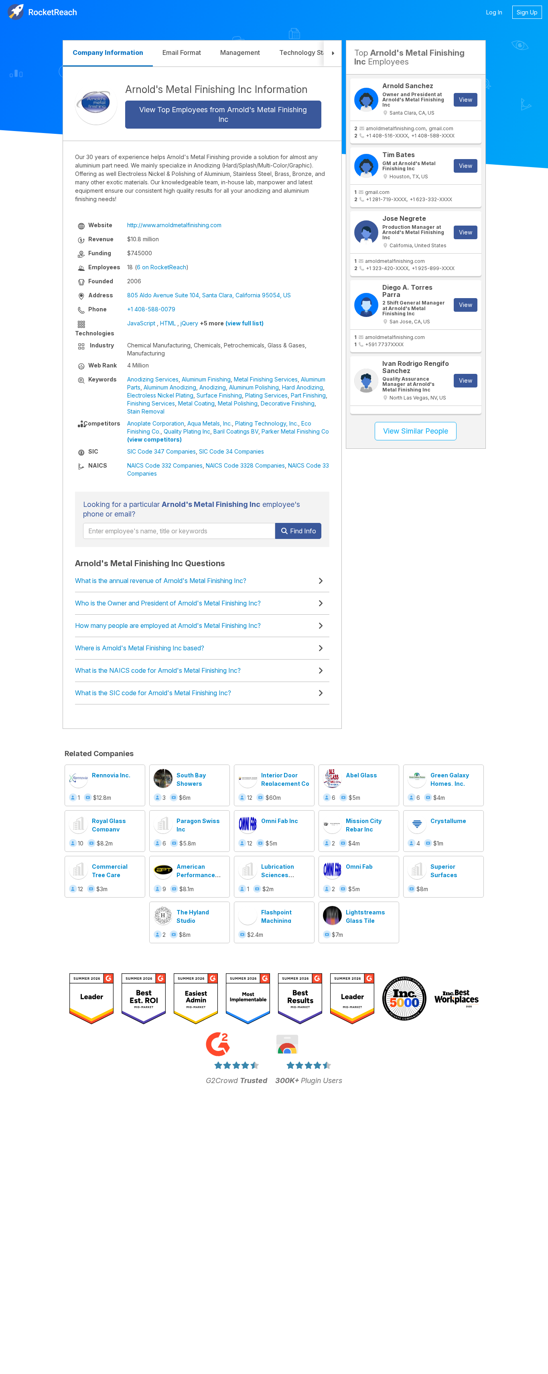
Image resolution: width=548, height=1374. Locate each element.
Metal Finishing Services (266, 379)
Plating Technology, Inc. (266, 423)
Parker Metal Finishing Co (295, 431)
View (465, 99)
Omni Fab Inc (279, 820)
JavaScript (141, 323)
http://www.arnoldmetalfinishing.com (174, 225)
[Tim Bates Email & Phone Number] (366, 166)
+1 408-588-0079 (151, 309)
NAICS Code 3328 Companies (245, 465)
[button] (332, 53)
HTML (168, 323)
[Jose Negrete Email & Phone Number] (366, 232)
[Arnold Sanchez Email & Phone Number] (366, 100)
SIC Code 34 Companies (231, 451)
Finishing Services (151, 403)
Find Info (302, 531)
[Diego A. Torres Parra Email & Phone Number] (366, 305)
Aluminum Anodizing (170, 387)
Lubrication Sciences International (279, 875)
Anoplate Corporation (155, 423)
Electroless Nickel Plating (160, 395)
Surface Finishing (219, 395)
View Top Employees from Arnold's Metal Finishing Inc (223, 114)
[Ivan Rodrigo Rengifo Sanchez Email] (366, 381)
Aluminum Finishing (206, 379)
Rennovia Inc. (111, 775)
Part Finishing (308, 395)
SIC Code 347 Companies (161, 451)
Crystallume (448, 820)
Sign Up (527, 12)
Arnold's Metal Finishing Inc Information (216, 89)
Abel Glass (361, 775)
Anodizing (212, 387)
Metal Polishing (238, 403)
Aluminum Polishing (254, 387)
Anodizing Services (153, 379)
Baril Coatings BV (235, 431)
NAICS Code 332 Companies (165, 465)
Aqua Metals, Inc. (209, 423)
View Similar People (415, 431)
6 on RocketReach (161, 267)
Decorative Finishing (288, 403)
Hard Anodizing (302, 387)
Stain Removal (145, 411)
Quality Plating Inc (187, 431)
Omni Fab (359, 866)
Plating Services (266, 395)
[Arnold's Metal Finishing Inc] (96, 104)
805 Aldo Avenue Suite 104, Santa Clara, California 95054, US (209, 295)
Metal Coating (196, 403)
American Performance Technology (196, 875)
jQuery (189, 323)
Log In (494, 12)
